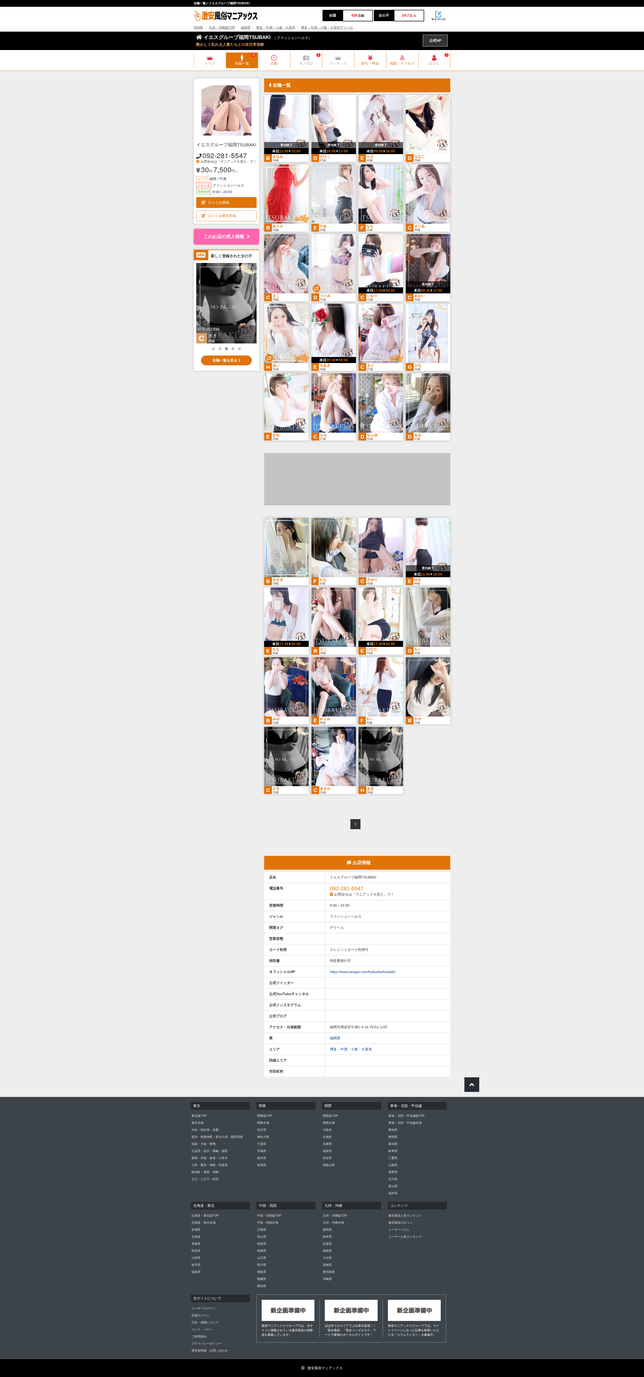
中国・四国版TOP (269, 1215)
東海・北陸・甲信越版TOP (406, 1116)
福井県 (392, 1193)
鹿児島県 (329, 1272)
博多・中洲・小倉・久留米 (275, 27)
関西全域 (329, 1123)
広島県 (261, 1229)
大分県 (327, 1258)
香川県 (261, 1265)
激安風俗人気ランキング (405, 1215)
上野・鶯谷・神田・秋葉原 (209, 1165)
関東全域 (263, 1123)
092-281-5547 (224, 155)
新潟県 (392, 1144)
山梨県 (392, 1165)
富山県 (392, 1186)
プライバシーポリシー (206, 1343)
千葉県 (261, 1144)
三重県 (392, 1158)
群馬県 (261, 1165)
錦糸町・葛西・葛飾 (205, 1172)
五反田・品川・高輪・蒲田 (209, 1151)
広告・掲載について (205, 1322)
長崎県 (327, 1251)
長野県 (392, 1172)
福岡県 (246, 27)
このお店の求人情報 (224, 236)
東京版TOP (199, 1116)
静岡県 (392, 1137)
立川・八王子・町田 (205, 1179)
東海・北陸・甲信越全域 (405, 1123)
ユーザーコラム (399, 1229)
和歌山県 (329, 1165)
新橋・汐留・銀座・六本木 (209, 1158)
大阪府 (327, 1130)
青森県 (195, 1244)
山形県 (195, 1258)
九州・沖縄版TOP (222, 27)
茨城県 (261, 1151)
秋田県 (195, 1251)
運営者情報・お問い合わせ (209, 1350)
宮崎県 (327, 1265)
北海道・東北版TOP (205, 1215)
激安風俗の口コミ (400, 1222)
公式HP (435, 40)
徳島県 (261, 1272)
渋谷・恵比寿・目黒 (205, 1130)
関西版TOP (330, 1116)
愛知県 (392, 1130)
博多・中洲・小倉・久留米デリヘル (327, 27)
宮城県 (195, 1229)
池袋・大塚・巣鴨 (203, 1144)
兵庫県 (327, 1144)
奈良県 (327, 1158)
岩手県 (195, 1265)
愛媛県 (261, 1279)
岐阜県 (392, 1151)
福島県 (195, 1272)
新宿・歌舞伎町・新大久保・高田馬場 (217, 1137)
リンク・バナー (202, 1329)
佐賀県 (327, 1244)
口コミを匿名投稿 (222, 216)
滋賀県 (327, 1151)
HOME (198, 27)
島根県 (261, 1251)
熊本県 (327, 1236)
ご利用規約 (199, 1336)
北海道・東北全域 (203, 1222)
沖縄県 (327, 1279)
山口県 (261, 1258)
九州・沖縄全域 (333, 1222)
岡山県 (261, 1236)
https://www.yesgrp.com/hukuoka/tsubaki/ (362, 972)
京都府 (327, 1137)
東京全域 (197, 1123)
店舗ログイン (200, 1315)
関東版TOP (264, 1116)
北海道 (195, 1236)
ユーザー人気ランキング (405, 1236)
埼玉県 (261, 1130)
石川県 (392, 1179)
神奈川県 (263, 1137)
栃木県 (261, 1158)
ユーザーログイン (203, 1308)
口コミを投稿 (218, 202)
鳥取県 (261, 1244)
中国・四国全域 (267, 1222)
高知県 (261, 1286)
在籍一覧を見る (225, 360)
